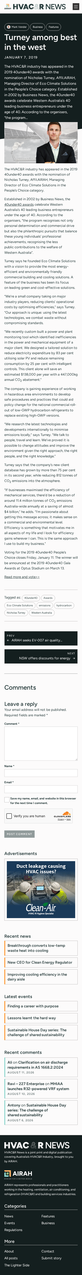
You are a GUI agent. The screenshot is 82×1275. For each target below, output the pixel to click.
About (9, 1251)
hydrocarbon (64, 605)
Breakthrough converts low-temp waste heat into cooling (36, 948)
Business (38, 26)
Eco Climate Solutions (20, 605)
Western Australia (41, 612)
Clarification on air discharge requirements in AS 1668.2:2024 (38, 1065)
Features (54, 26)
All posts (11, 1258)
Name (9, 766)
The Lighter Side (16, 1265)
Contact (47, 1251)
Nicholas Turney (16, 612)
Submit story (51, 1258)
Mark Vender (19, 26)
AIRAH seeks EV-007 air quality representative (36, 640)
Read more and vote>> (22, 577)
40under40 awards (19, 204)
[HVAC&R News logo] (35, 6)
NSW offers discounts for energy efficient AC (44, 658)
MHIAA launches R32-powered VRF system (38, 1086)
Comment (11, 723)
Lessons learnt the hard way (32, 1018)
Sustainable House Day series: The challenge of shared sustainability (37, 1032)
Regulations (13, 1230)
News (8, 1216)
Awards (48, 597)
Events (9, 1223)
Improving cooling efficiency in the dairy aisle (37, 977)
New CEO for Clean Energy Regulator (40, 962)
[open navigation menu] (76, 6)
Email (9, 782)
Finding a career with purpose (33, 1006)
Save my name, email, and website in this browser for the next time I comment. (43, 801)
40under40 (30, 597)
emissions (44, 605)
